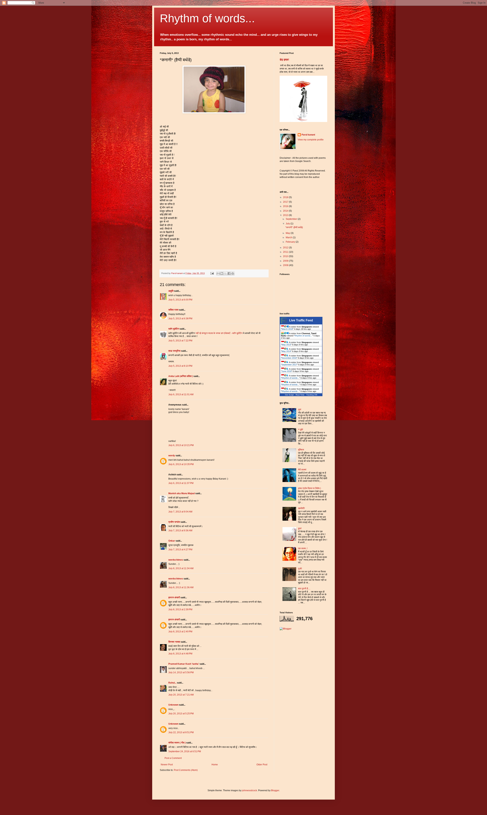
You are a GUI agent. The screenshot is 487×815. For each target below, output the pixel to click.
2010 (286, 256)
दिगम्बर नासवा (174, 642)
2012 (286, 247)
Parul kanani (308, 134)
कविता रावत (173, 309)
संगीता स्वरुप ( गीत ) (177, 742)
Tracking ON (311, 395)
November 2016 (289, 358)
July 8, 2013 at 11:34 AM (180, 568)
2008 (286, 265)
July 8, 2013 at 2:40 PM (180, 631)
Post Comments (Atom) (186, 770)
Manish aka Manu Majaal (181, 493)
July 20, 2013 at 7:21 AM (181, 694)
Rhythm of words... (207, 18)
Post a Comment (173, 758)
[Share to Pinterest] (233, 273)
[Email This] (218, 273)
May (288, 233)
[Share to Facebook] (229, 273)
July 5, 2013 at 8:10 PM (180, 366)
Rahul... (172, 682)
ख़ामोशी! (301, 508)
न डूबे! (300, 429)
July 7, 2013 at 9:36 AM (180, 530)
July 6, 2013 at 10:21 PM (181, 445)
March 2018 (287, 329)
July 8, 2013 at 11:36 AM (180, 587)
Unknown (173, 704)
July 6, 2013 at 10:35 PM (181, 464)
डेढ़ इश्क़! (284, 59)
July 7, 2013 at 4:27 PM (180, 549)
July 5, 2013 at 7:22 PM (180, 340)
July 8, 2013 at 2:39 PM (180, 609)
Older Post (261, 764)
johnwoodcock (249, 790)
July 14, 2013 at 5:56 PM (181, 672)
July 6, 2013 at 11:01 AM (180, 394)
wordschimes (175, 559)
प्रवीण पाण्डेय (174, 522)
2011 (286, 252)
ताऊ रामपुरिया (174, 351)
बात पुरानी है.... (304, 588)
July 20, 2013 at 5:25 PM (181, 713)
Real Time (300, 395)
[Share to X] (225, 273)
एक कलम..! (302, 548)
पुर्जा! (300, 568)
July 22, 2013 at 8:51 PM (181, 732)
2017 (286, 202)
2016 (286, 206)
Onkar (171, 540)
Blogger (275, 790)
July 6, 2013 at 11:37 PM (180, 483)
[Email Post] (211, 273)
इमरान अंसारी (174, 597)
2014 (286, 211)
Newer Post (167, 764)
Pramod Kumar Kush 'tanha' (183, 664)
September (292, 219)
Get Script (289, 395)
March (289, 237)
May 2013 (286, 344)
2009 (286, 261)
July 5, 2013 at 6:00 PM (180, 299)
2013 (286, 215)
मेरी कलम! (302, 469)
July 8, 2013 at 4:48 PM (180, 653)
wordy (171, 455)
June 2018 (286, 371)
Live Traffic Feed (301, 320)
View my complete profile (311, 139)
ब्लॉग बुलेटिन (173, 328)
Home (215, 764)
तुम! (299, 409)
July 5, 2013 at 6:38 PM (180, 318)
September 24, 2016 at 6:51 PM (184, 751)
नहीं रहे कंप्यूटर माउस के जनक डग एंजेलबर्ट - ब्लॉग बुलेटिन (219, 333)
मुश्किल (301, 449)
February (291, 242)
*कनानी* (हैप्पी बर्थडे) (294, 227)
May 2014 (286, 351)
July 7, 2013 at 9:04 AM (180, 511)
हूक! (300, 528)
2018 (286, 197)
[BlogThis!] (222, 273)
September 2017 (289, 364)
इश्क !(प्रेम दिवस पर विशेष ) (309, 488)
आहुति (170, 291)
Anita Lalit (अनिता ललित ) (180, 376)
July (288, 223)
